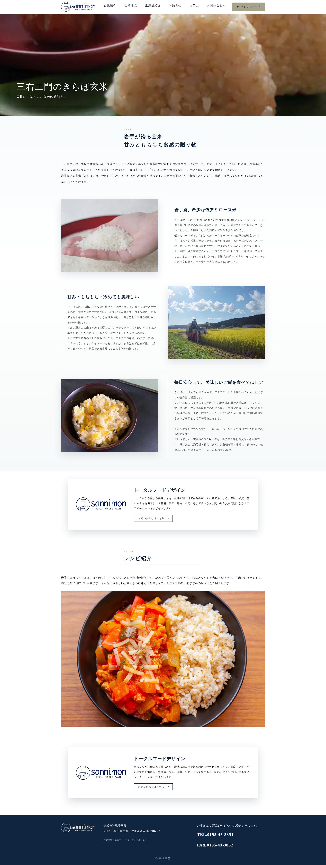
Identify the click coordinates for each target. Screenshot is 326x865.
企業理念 (130, 5)
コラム (194, 5)
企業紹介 (110, 5)
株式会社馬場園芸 (115, 825)
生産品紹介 (153, 5)
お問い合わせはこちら (151, 518)
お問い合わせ (216, 5)
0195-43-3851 (215, 834)
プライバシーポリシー (136, 839)
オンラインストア (250, 6)
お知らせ (175, 5)
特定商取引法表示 (112, 839)
